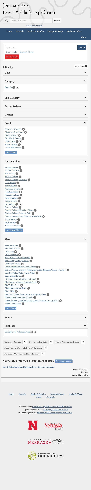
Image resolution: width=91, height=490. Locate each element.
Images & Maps (55, 31)
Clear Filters (80, 66)
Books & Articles (35, 31)
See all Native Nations (13, 230)
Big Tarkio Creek (12, 285)
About (83, 37)
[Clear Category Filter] (17, 87)
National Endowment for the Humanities (54, 412)
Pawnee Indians (11, 207)
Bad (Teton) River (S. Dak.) (17, 260)
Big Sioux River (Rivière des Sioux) (20, 279)
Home (9, 31)
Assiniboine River (12, 248)
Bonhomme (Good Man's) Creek (19, 297)
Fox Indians (10, 173)
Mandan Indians (12, 192)
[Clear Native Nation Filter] (20, 204)
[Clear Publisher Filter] (35, 332)
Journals (20, 31)
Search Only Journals (64, 361)
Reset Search (11, 57)
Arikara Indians (11, 167)
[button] (24, 342)
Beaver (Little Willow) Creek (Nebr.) (21, 267)
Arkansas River (11, 245)
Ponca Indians (11, 219)
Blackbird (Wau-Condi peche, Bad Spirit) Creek (25, 294)
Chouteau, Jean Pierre (14, 132)
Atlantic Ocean (11, 254)
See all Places (10, 308)
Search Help (11, 52)
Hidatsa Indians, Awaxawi (16, 179)
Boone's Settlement (13, 303)
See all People (10, 152)
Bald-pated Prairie (12, 264)
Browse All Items (26, 52)
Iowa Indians (10, 182)
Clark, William (11, 135)
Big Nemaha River (13, 276)
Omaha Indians (11, 198)
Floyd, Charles (11, 144)
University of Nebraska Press (17, 332)
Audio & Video (74, 31)
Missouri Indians (12, 195)
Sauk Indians (10, 222)
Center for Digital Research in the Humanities (52, 406)
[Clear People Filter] (20, 141)
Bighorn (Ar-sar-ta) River (16, 288)
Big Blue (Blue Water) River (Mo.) (20, 273)
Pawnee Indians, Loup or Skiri (18, 213)
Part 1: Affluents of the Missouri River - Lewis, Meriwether (28, 367)
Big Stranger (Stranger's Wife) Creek (20, 282)
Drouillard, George (13, 138)
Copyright (50, 397)
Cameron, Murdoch (13, 129)
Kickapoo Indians (12, 189)
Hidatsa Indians (11, 176)
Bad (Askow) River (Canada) (17, 257)
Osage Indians (11, 201)
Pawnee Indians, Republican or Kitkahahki (23, 216)
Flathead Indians (12, 170)
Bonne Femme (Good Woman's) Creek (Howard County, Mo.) (32, 300)
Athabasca (9, 251)
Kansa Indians (11, 186)
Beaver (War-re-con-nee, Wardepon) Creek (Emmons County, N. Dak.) (35, 270)
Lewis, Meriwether (13, 147)
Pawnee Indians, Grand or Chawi (19, 210)
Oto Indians (10, 204)
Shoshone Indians (12, 225)
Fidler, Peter (10, 141)
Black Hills (9, 291)
